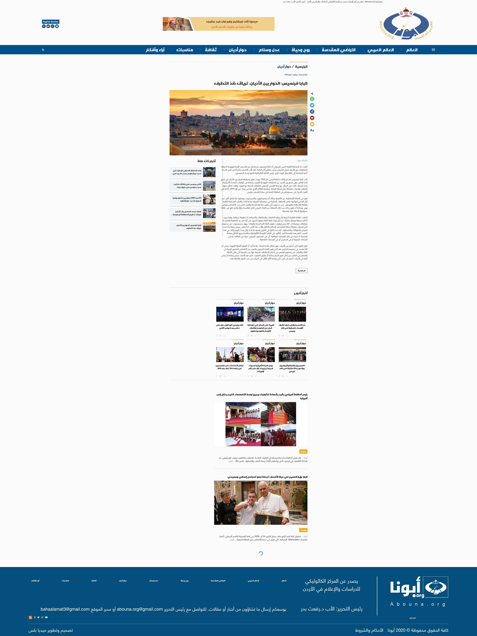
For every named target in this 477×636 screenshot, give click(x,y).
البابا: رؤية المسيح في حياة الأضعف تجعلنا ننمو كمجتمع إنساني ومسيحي (267, 477)
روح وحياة (301, 49)
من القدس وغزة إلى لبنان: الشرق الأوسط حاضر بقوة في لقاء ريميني (292, 328)
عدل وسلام (269, 49)
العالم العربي (380, 49)
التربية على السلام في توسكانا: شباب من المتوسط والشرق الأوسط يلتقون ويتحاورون (260, 328)
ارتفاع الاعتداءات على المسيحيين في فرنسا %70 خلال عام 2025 (229, 367)
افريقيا (303, 451)
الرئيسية (301, 66)
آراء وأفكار (155, 49)
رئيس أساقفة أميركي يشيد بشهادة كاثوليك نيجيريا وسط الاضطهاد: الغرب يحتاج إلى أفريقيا (262, 396)
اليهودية (301, 270)
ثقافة (211, 49)
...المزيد (231, 461)
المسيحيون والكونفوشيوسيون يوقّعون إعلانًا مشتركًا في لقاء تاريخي (292, 368)
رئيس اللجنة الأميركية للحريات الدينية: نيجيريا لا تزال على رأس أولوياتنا (260, 368)
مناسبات (184, 49)
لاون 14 (303, 530)
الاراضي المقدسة (339, 49)
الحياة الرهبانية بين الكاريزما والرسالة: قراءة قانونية (281, 555)
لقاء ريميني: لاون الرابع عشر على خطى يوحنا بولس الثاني (229, 326)
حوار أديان (238, 49)
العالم (411, 49)
